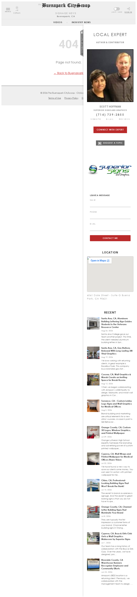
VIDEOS (57, 22)
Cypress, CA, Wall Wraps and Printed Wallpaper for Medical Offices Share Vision (117, 457)
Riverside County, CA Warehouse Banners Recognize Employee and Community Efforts (114, 564)
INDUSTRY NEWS (81, 22)
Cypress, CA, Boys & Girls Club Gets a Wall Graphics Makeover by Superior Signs (116, 536)
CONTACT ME (110, 238)
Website (95, 119)
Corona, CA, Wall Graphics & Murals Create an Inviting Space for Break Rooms (116, 377)
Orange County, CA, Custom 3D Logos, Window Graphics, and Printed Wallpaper (116, 430)
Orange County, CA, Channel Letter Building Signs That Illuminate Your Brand (116, 509)
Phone (93, 212)
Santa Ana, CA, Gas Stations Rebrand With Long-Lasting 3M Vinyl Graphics (117, 351)
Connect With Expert (110, 129)
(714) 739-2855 (110, 114)
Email (110, 119)
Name (92, 200)
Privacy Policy (71, 98)
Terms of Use (54, 98)
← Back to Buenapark (68, 73)
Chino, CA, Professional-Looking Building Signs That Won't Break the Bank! (115, 483)
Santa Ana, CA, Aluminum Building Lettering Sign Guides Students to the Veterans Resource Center (116, 322)
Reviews (124, 119)
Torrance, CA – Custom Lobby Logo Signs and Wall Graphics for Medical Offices (116, 404)
